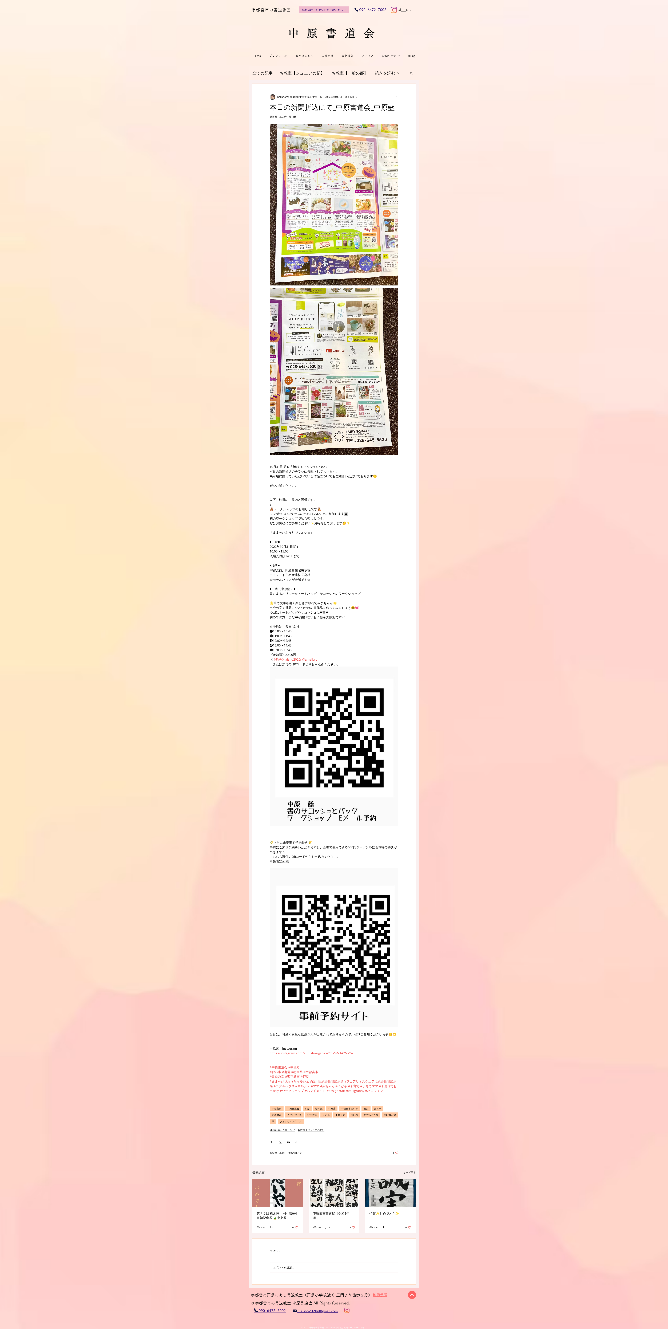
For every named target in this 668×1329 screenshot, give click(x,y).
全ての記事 (262, 73)
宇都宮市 (276, 1108)
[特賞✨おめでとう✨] (390, 1193)
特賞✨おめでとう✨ (384, 1213)
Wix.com (330, 1327)
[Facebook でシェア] (271, 1142)
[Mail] (294, 1311)
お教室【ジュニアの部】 (302, 73)
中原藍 (331, 1108)
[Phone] (256, 1310)
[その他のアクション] (396, 97)
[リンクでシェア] (297, 1142)
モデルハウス (371, 1115)
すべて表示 (410, 1172)
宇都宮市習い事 (349, 1108)
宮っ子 (377, 1108)
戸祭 (307, 1108)
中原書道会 (293, 1108)
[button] (411, 73)
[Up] (412, 1295)
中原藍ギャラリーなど (282, 1130)
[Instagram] (394, 10)
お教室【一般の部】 (350, 73)
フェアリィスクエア (291, 1121)
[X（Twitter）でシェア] (279, 1142)
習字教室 (312, 1115)
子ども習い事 (294, 1115)
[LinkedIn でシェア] (288, 1142)
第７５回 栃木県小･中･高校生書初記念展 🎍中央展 (277, 1215)
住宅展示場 (390, 1115)
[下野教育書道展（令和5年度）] (334, 1193)
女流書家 (276, 1115)
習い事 (354, 1115)
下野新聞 (340, 1115)
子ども (326, 1115)
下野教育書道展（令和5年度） (331, 1215)
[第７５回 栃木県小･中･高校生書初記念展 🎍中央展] (277, 1193)
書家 (366, 1108)
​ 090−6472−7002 (370, 9)
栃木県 (319, 1108)
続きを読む (385, 73)
